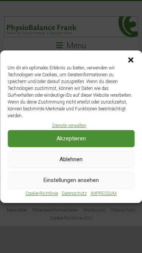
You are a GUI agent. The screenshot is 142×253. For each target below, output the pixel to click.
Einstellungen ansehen (71, 180)
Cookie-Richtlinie (41, 193)
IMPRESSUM (104, 193)
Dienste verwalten (69, 125)
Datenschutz (74, 193)
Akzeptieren (71, 138)
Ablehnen (71, 159)
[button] (130, 60)
